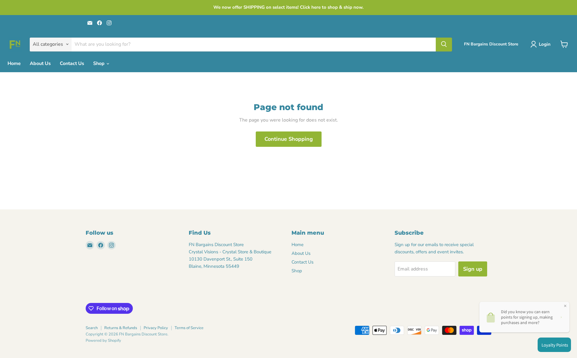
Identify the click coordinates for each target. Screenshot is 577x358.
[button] (541, 44)
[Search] (444, 44)
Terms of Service (189, 328)
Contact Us (72, 63)
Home (14, 63)
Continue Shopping (288, 139)
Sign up (472, 269)
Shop (99, 63)
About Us (40, 63)
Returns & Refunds (120, 328)
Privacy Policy (156, 328)
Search (92, 328)
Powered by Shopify (103, 340)
